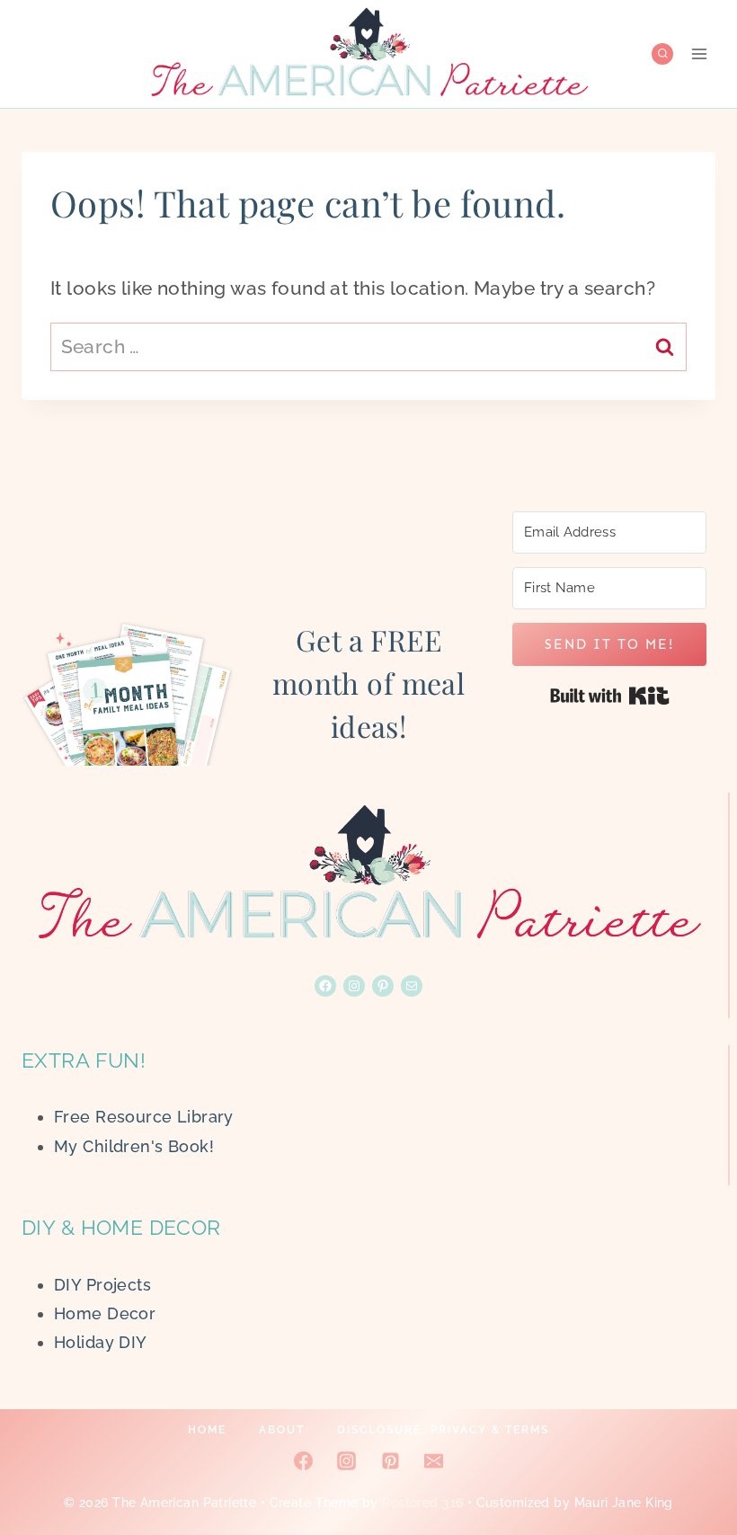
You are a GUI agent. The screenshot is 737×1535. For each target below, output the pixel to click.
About (282, 1430)
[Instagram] (347, 1461)
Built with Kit (610, 695)
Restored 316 (422, 1502)
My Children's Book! (134, 1146)
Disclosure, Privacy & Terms (443, 1430)
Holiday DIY (100, 1342)
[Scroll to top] (691, 1462)
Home (207, 1430)
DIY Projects (102, 1284)
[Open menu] (698, 53)
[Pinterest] (390, 1461)
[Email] (433, 1461)
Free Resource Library (144, 1116)
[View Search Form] (663, 54)
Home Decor (104, 1313)
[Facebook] (304, 1461)
